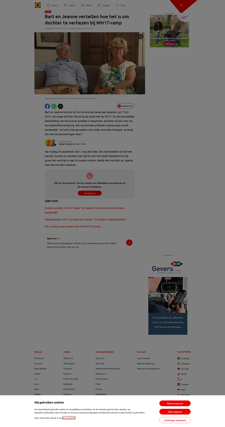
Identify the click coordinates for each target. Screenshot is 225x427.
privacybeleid (69, 417)
